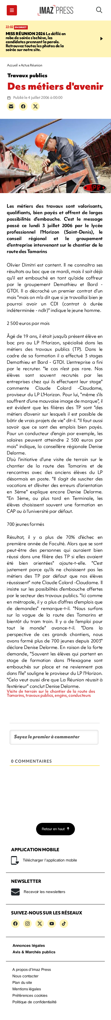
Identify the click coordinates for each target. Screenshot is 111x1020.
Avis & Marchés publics (34, 952)
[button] (12, 10)
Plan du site (22, 983)
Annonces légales (29, 946)
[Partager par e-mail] (11, 106)
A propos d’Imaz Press (31, 970)
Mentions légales (26, 989)
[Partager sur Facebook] (23, 106)
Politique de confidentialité (34, 1002)
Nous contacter (25, 976)
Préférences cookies (29, 996)
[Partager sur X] (35, 106)
